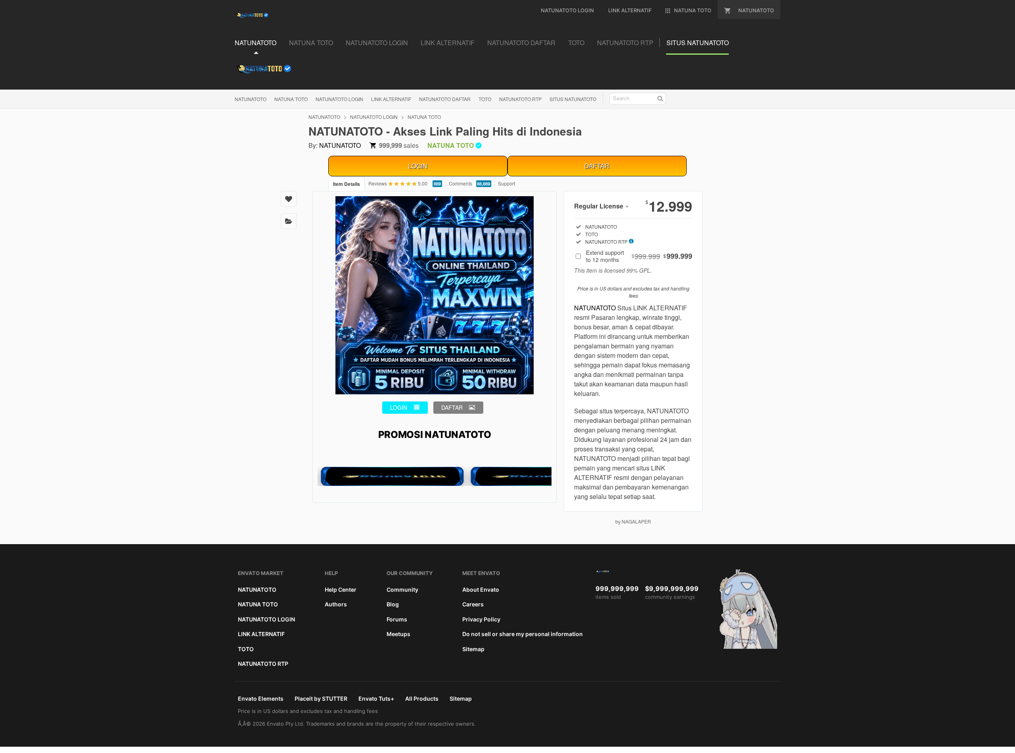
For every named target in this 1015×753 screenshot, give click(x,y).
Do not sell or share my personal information (522, 634)
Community (402, 589)
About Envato (480, 589)
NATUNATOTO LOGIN (339, 99)
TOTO (485, 99)
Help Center (340, 589)
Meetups (398, 634)
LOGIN (417, 165)
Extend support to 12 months (639, 256)
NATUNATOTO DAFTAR (445, 99)
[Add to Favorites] (289, 199)
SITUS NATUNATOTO (573, 99)
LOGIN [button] (398, 407)
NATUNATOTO (250, 99)
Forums (397, 619)
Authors (336, 604)
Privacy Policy (481, 619)
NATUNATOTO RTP (520, 99)
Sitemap (473, 649)
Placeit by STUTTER (321, 698)
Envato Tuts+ (376, 698)
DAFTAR (596, 165)
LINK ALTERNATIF (391, 99)
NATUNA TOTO (291, 99)
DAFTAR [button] (452, 407)
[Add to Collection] (289, 221)
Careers (473, 604)
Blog (393, 604)
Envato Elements (260, 698)
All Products (422, 698)
